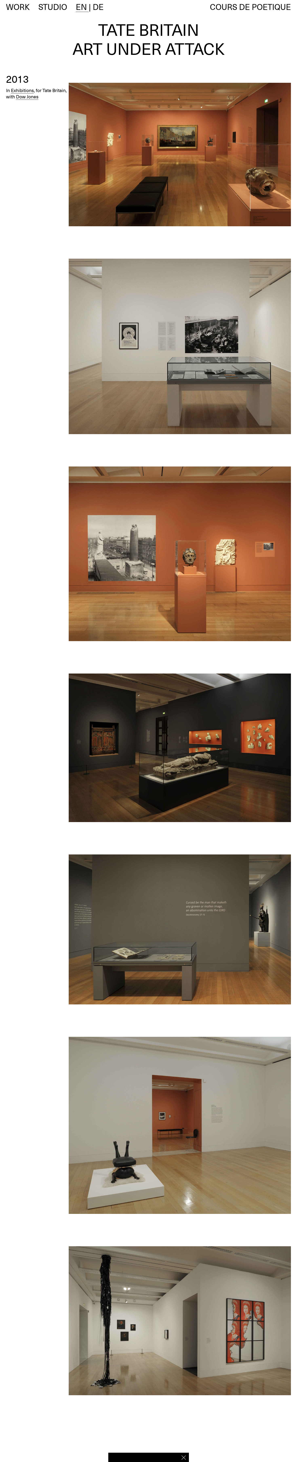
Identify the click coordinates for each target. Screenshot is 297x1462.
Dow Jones (27, 97)
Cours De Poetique (250, 7)
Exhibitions (22, 90)
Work (18, 7)
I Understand (183, 1457)
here (172, 1457)
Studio (52, 7)
